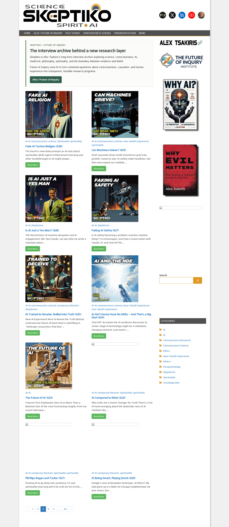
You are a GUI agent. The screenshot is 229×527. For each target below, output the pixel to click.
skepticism (37, 225)
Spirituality (63, 141)
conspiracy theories (68, 305)
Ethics (166, 350)
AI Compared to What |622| (109, 397)
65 (65, 509)
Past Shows (72, 33)
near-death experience (136, 141)
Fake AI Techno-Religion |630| (43, 146)
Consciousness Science (97, 33)
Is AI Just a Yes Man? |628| (42, 230)
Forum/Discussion (125, 33)
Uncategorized (171, 382)
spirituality (76, 141)
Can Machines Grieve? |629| (109, 150)
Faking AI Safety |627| (105, 230)
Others (167, 361)
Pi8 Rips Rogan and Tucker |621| (45, 478)
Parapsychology (171, 366)
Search (163, 275)
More (142, 33)
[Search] (197, 280)
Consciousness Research (177, 340)
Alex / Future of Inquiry (48, 33)
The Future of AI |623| (39, 397)
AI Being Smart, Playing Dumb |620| (114, 478)
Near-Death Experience (136, 305)
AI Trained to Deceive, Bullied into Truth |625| (53, 314)
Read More (32, 165)
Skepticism (169, 372)
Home (27, 33)
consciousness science (43, 141)
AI (26, 141)
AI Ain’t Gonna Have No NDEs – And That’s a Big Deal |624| (121, 316)
